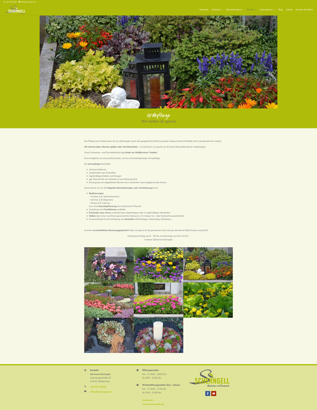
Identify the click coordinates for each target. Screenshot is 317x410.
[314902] (158, 352)
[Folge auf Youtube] (213, 393)
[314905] (158, 317)
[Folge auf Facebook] (207, 393)
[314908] (158, 281)
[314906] (109, 317)
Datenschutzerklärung (153, 404)
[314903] (109, 352)
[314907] (208, 281)
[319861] (109, 281)
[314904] (208, 317)
